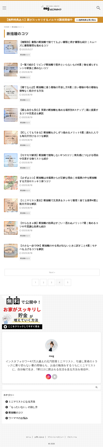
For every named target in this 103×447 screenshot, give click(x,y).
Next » (52, 272)
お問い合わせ (39, 437)
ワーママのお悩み (18, 418)
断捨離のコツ (16, 412)
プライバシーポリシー (56, 437)
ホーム (28, 437)
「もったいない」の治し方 (23, 407)
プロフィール (72, 437)
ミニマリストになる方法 (22, 401)
